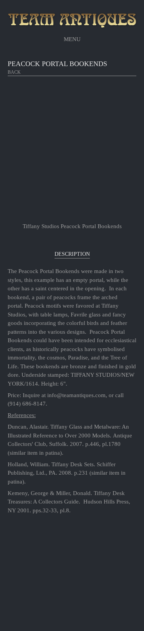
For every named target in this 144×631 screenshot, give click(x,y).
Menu (72, 39)
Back (14, 72)
